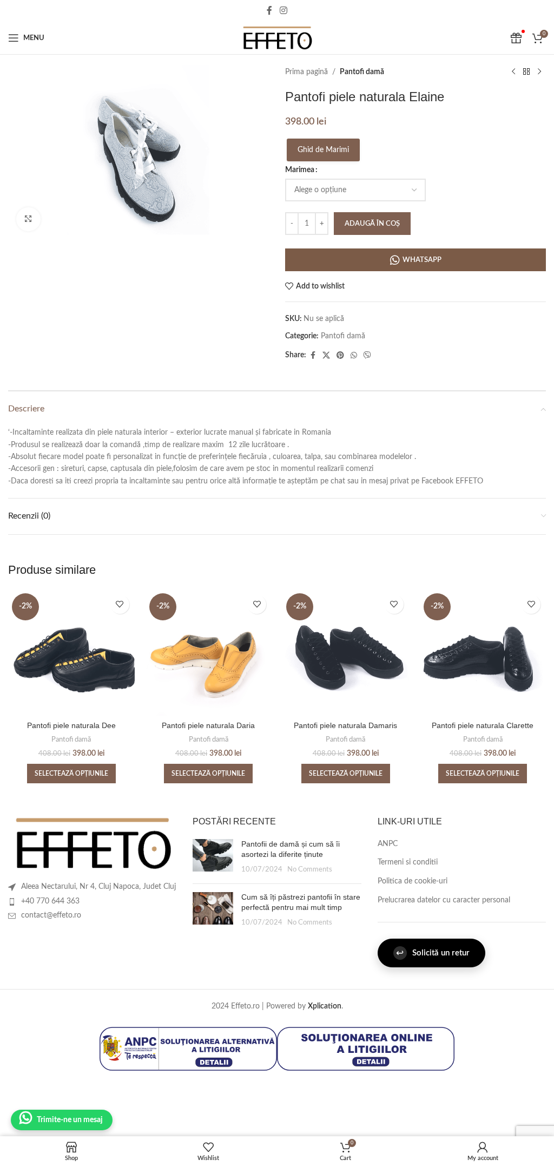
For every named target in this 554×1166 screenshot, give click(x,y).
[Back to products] (526, 71)
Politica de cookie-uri (412, 881)
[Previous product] (513, 71)
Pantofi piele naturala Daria (208, 725)
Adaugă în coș (372, 223)
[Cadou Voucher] (516, 38)
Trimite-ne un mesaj (70, 1120)
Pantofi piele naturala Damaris (345, 725)
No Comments (309, 869)
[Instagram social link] (283, 10)
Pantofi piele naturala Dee (71, 725)
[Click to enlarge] (28, 219)
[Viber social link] (367, 355)
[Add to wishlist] (119, 604)
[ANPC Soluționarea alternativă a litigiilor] (188, 1048)
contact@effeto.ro (51, 915)
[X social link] (326, 355)
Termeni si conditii (408, 862)
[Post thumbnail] (213, 857)
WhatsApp (422, 260)
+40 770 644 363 (50, 901)
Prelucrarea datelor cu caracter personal (444, 900)
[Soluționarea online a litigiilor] (365, 1048)
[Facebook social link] (269, 10)
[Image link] (92, 843)
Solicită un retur (433, 953)
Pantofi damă (362, 72)
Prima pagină (306, 72)
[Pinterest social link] (340, 355)
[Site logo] (277, 38)
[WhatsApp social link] (353, 355)
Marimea (299, 170)
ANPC (388, 844)
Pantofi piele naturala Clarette (482, 725)
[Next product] (539, 71)
